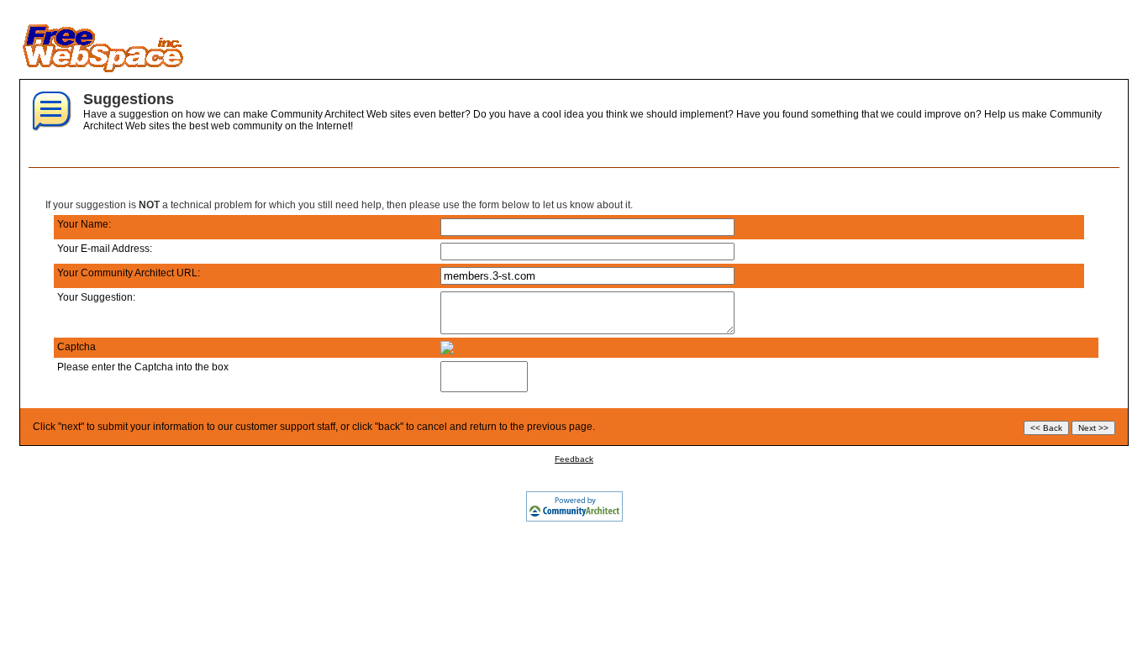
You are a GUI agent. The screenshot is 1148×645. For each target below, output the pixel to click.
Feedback (574, 459)
